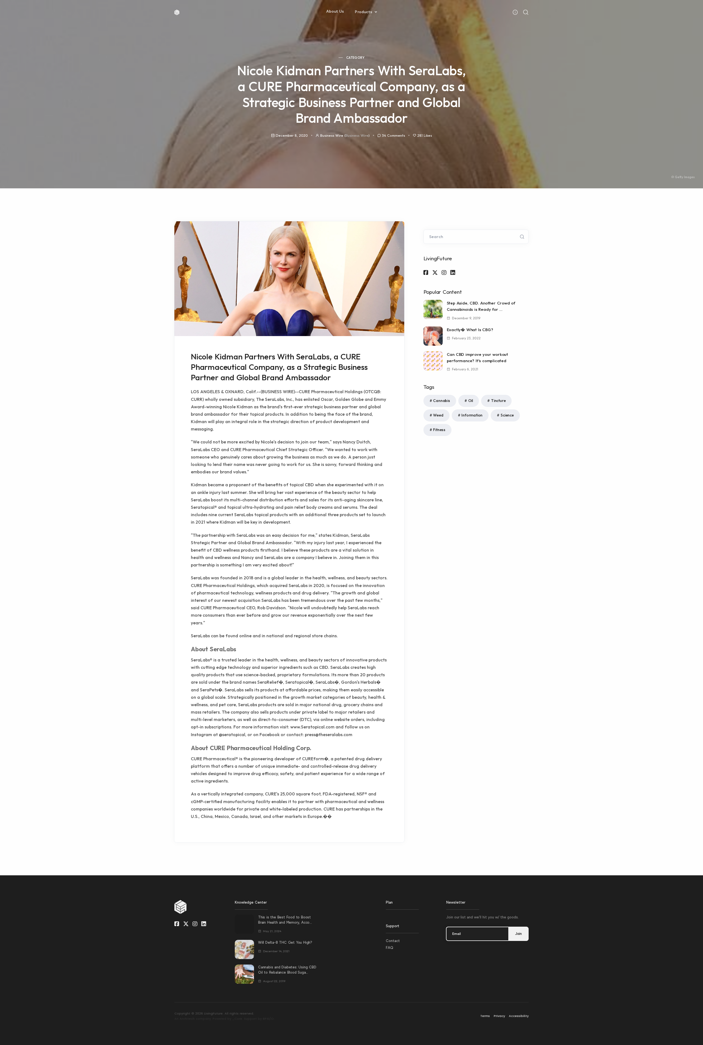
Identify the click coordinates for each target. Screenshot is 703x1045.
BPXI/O (268, 1018)
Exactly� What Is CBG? (470, 329)
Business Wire (357, 135)
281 (424, 135)
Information (471, 415)
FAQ (389, 948)
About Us (335, 11)
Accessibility (519, 1016)
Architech (187, 1018)
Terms (485, 1016)
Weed (438, 415)
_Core (237, 1018)
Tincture (498, 400)
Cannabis (441, 400)
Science (507, 415)
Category (355, 57)
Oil (470, 400)
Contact (393, 941)
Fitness (439, 429)
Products (364, 12)
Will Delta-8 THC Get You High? (285, 942)
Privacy (499, 1016)
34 (393, 135)
